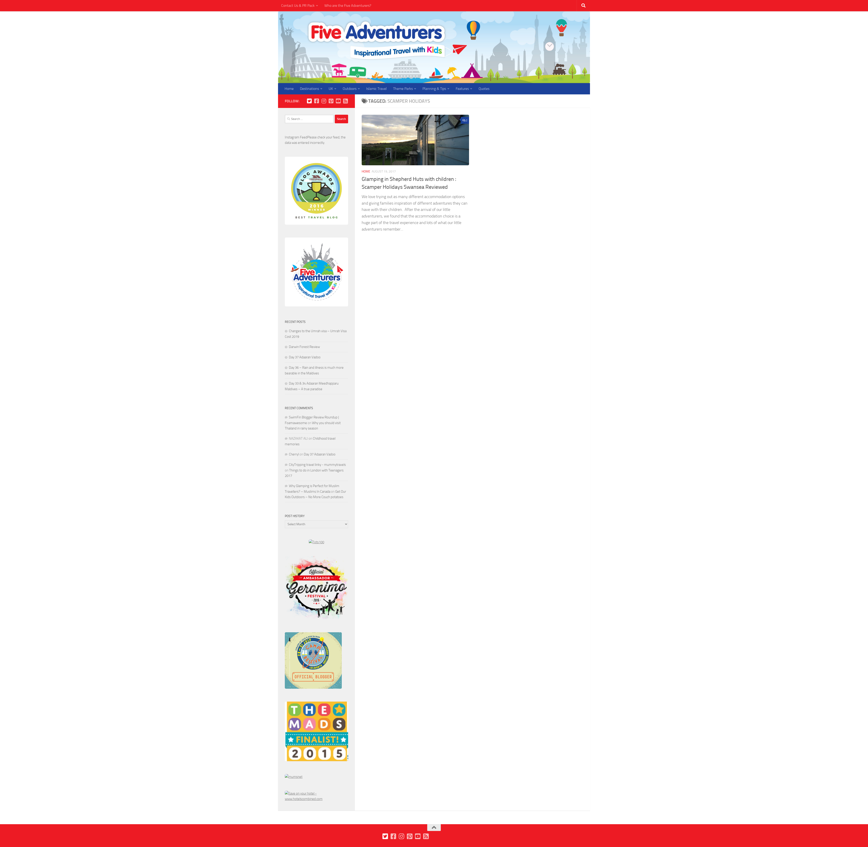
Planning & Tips (434, 88)
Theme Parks (403, 88)
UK (331, 88)
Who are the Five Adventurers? (347, 5)
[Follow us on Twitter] (309, 101)
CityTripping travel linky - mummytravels (317, 465)
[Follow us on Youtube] (338, 101)
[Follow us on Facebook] (316, 101)
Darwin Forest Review (304, 347)
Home (289, 88)
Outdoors (349, 88)
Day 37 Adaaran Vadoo (305, 357)
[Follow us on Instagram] (323, 101)
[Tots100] (316, 542)
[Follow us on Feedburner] (345, 101)
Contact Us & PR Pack (298, 5)
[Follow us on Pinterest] (331, 101)
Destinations (309, 88)
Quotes (484, 88)
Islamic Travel (376, 88)
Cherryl (294, 454)
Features (462, 88)
